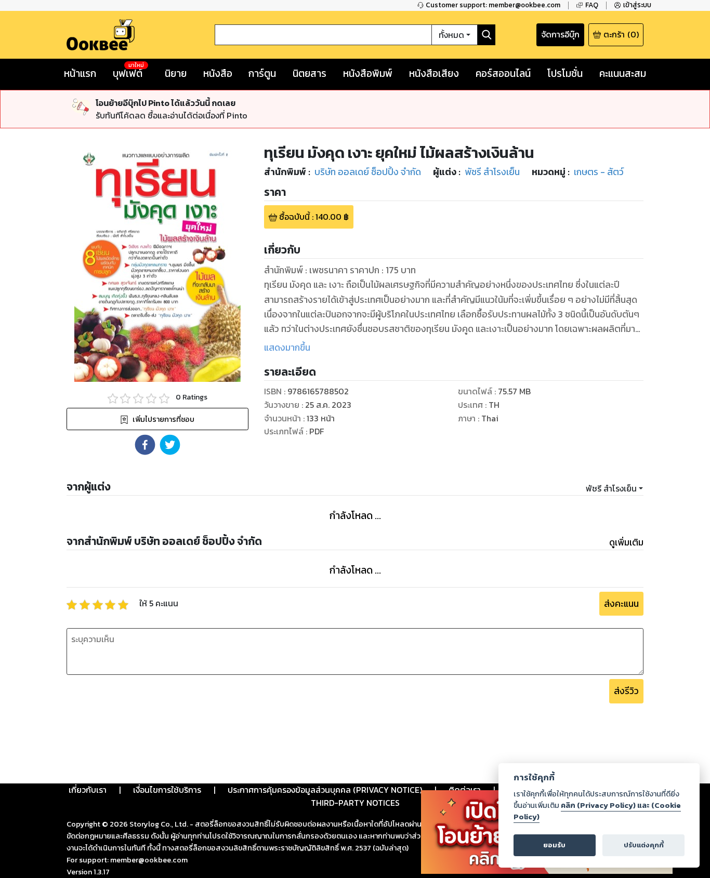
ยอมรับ (554, 845)
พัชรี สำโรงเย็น (611, 488)
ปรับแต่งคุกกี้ (644, 845)
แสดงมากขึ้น (287, 347)
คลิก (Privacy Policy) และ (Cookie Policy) (597, 811)
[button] (145, 444)
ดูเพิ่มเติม (626, 542)
